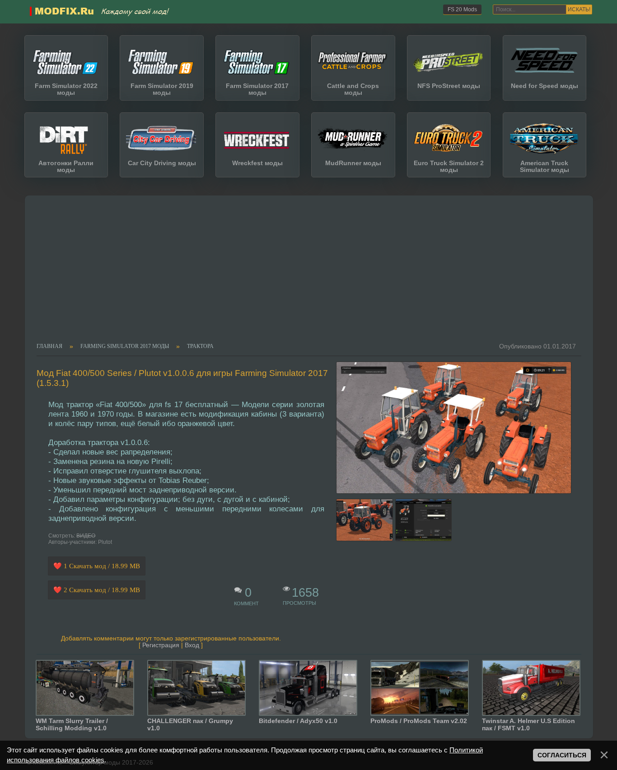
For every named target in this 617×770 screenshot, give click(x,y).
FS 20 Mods (462, 9)
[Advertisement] (303, 275)
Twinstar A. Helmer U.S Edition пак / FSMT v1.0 (528, 724)
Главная (49, 346)
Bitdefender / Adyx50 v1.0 (298, 720)
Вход (192, 645)
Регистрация (160, 645)
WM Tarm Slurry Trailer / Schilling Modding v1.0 (72, 724)
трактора (200, 346)
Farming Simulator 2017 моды (124, 346)
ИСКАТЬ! (579, 9)
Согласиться (562, 755)
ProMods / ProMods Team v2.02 (418, 720)
